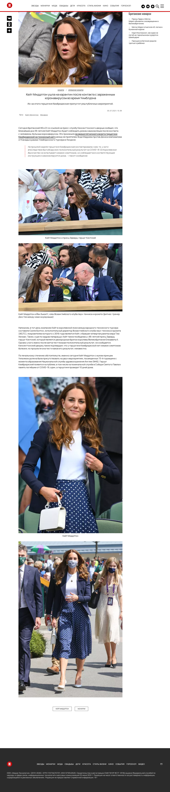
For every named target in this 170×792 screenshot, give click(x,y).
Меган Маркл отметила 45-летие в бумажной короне (145, 28)
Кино (105, 5)
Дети (72, 5)
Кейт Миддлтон (32, 115)
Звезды (35, 5)
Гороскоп (126, 5)
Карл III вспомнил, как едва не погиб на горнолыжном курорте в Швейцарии (143, 35)
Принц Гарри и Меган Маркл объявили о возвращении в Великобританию (144, 21)
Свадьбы (63, 5)
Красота (81, 5)
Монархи (45, 5)
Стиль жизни (94, 5)
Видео (141, 764)
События (114, 5)
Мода (54, 5)
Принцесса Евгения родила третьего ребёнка (142, 42)
